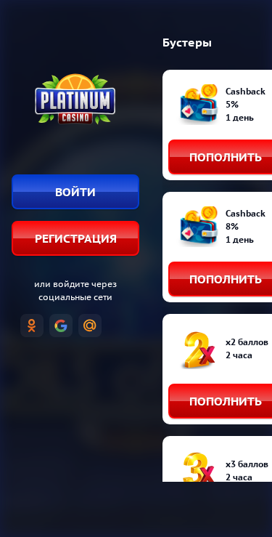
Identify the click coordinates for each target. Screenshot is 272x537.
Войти (75, 192)
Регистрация (76, 238)
